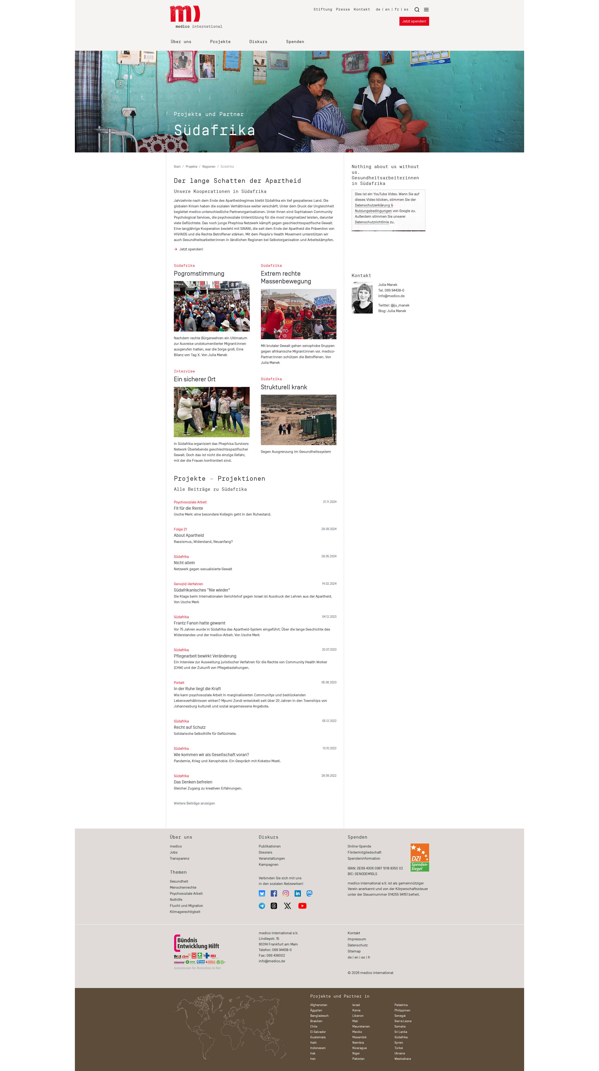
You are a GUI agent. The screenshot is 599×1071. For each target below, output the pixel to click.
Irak (312, 1053)
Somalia (399, 1026)
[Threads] (274, 906)
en (387, 9)
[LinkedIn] (298, 893)
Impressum (357, 939)
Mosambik (359, 1037)
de (378, 9)
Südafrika (401, 1037)
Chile (313, 1026)
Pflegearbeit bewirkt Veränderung (205, 656)
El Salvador (318, 1032)
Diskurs (258, 41)
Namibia (358, 1042)
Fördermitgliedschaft (364, 852)
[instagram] (286, 893)
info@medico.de (391, 296)
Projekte (220, 41)
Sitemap (354, 951)
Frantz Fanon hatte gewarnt (199, 623)
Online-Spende (359, 846)
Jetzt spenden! (414, 21)
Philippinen (402, 1010)
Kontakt (362, 9)
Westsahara (402, 1058)
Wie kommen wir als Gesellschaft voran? (211, 754)
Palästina (401, 1005)
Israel (356, 1005)
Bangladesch (319, 1015)
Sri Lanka (400, 1032)
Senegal (400, 1015)
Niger (356, 1053)
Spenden (295, 41)
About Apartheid (189, 535)
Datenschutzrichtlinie (372, 222)
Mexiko (357, 1032)
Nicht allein (184, 562)
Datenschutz (358, 945)
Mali (355, 1021)
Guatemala (317, 1037)
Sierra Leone (403, 1021)
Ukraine (399, 1053)
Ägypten (316, 1010)
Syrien (398, 1042)
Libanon (358, 1015)
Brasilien (316, 1021)
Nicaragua (359, 1048)
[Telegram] (262, 906)
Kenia (356, 1010)
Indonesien (318, 1048)
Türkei (398, 1048)
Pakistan (358, 1058)
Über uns (181, 41)
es (406, 9)
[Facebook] (274, 893)
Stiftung (323, 9)
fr (396, 9)
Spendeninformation (364, 858)
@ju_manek (400, 305)
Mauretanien (361, 1026)
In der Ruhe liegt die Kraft (197, 688)
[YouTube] (302, 906)
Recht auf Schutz (190, 727)
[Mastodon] (309, 893)
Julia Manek (396, 311)
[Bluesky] (262, 893)
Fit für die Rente (188, 508)
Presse (343, 9)
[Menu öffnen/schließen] (421, 9)
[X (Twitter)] (287, 906)
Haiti (313, 1042)
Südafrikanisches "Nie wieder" (202, 590)
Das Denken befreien (193, 782)
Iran (313, 1058)
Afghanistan (318, 1005)
